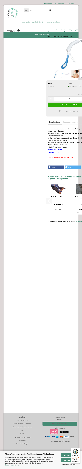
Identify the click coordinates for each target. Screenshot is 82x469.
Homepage (79, 221)
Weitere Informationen (69, 464)
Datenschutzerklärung (12, 465)
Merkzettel (71, 3)
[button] (48, 4)
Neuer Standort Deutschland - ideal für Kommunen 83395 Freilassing (41, 22)
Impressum (22, 440)
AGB (22, 430)
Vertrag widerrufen (60, 423)
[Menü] (79, 449)
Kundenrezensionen (71, 122)
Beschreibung (54, 122)
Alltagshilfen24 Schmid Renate (41, 34)
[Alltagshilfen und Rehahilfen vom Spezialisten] (13, 12)
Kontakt (22, 434)
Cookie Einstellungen (22, 444)
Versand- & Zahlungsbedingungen (22, 423)
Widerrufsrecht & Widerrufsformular (22, 427)
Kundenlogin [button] (60, 3)
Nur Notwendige (69, 460)
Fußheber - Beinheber (58, 197)
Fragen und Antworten (22, 420)
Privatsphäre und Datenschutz (22, 437)
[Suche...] (50, 10)
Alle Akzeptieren (69, 455)
